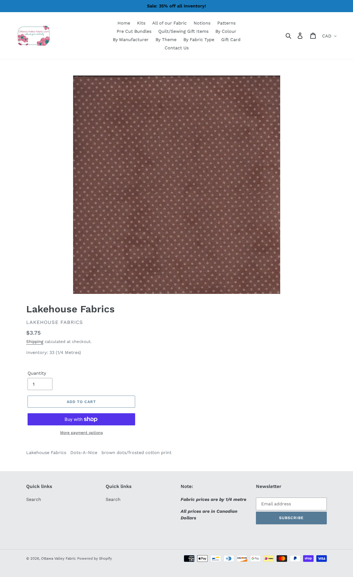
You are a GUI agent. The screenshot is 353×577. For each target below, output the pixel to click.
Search (33, 499)
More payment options (81, 432)
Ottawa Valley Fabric (58, 558)
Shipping (34, 341)
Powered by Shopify (94, 558)
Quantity (37, 373)
